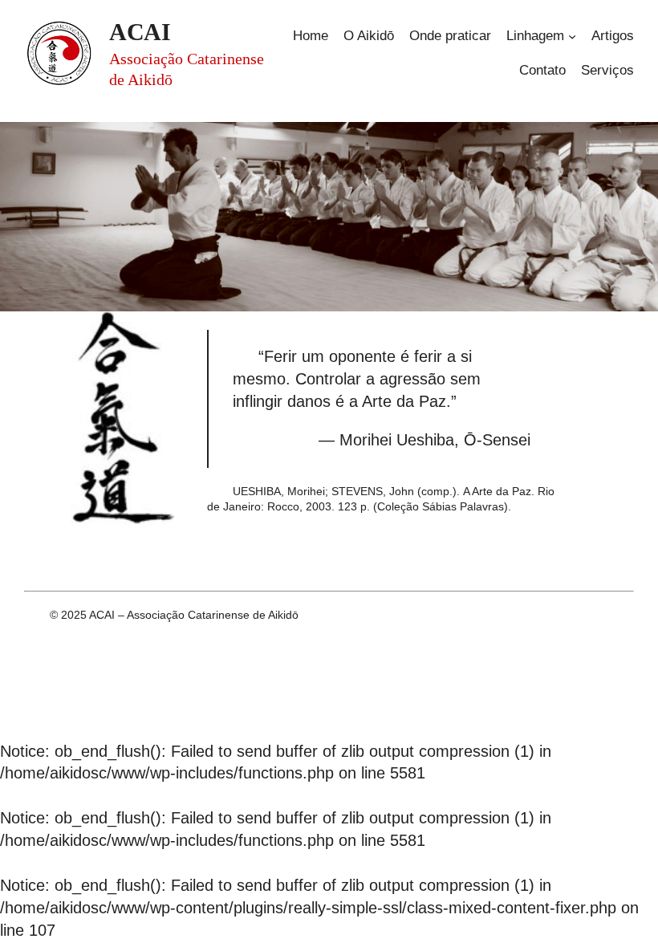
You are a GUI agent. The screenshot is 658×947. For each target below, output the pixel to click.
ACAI (139, 31)
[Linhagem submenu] (572, 36)
